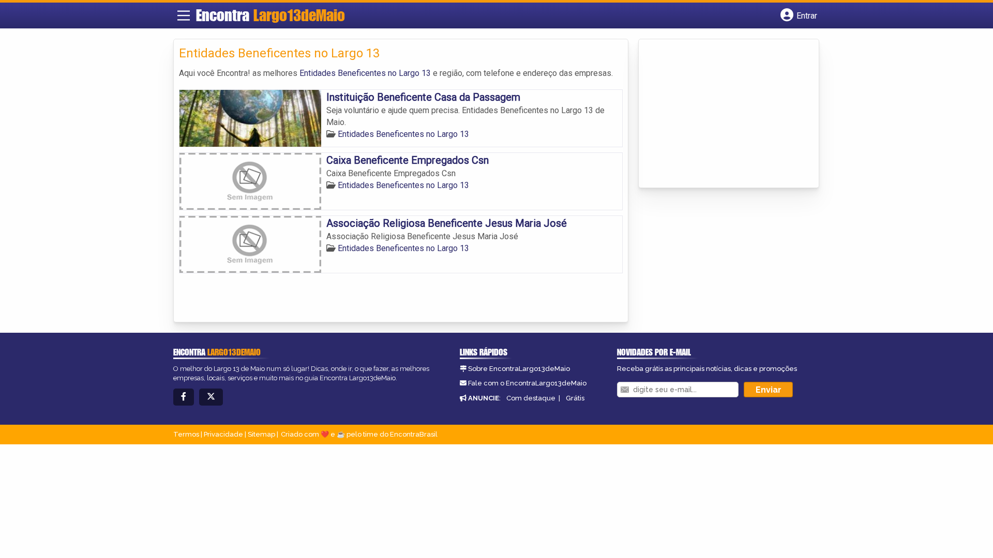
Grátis (575, 398)
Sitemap (261, 434)
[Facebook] (183, 397)
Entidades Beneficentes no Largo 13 (365, 73)
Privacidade (223, 434)
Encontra (270, 15)
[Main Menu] (183, 15)
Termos (186, 434)
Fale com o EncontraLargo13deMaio (527, 383)
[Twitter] (211, 397)
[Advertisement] (721, 114)
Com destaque (530, 398)
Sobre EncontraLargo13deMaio (519, 369)
